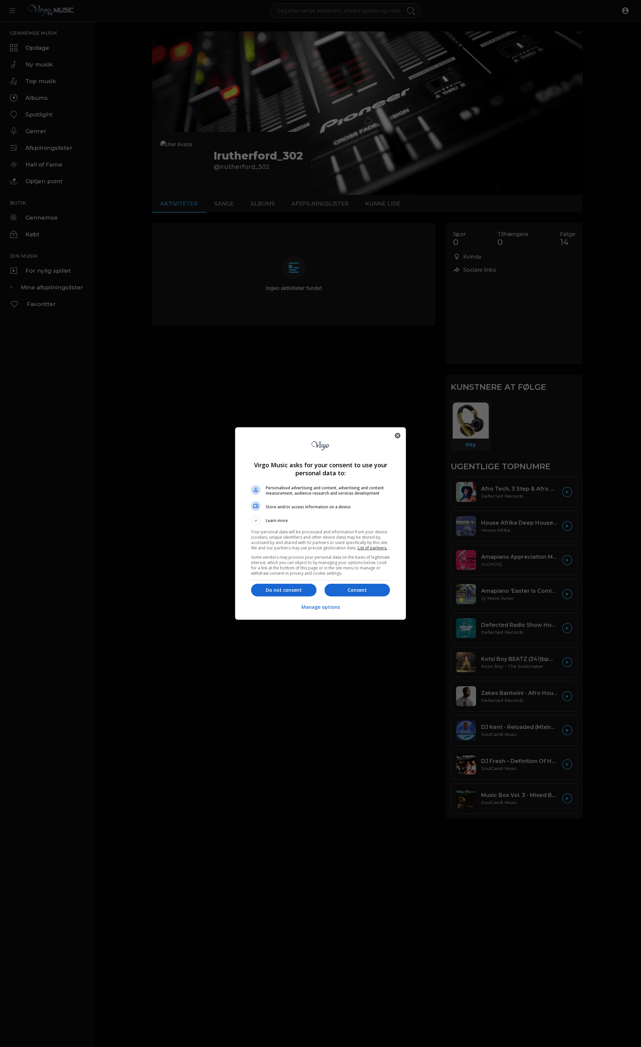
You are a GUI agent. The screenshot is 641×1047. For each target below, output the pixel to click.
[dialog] (320, 523)
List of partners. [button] (372, 548)
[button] (320, 520)
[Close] (397, 435)
